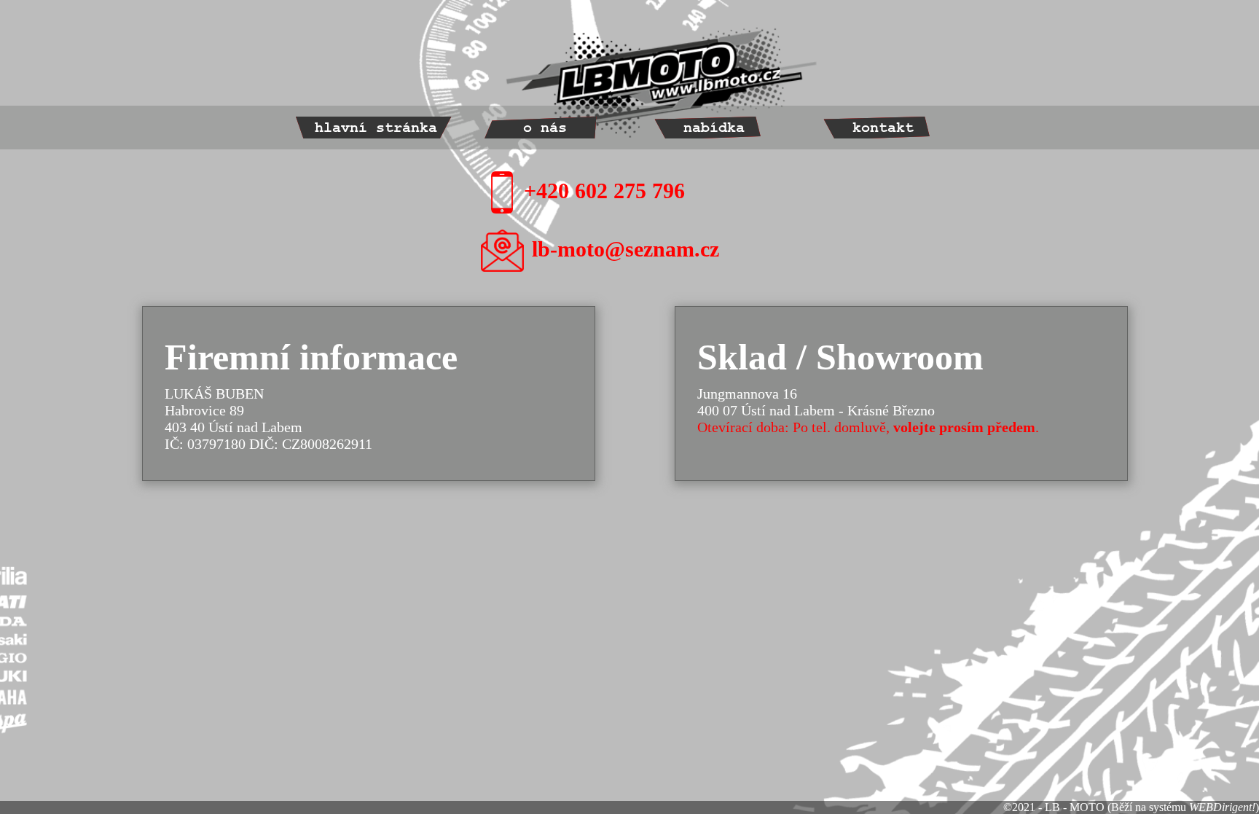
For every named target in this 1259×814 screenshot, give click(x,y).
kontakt (883, 128)
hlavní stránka (376, 128)
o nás (545, 128)
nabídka (714, 128)
